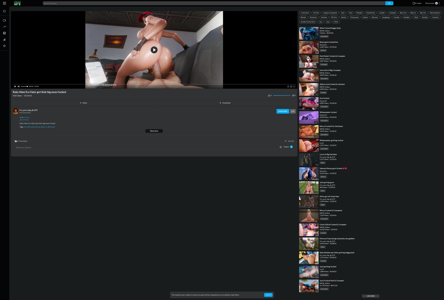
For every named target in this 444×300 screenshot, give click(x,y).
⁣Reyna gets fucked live (329, 42)
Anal (342, 13)
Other (336, 22)
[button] (433, 3)
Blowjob (359, 13)
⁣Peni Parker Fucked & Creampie (332, 56)
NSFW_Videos (325, 31)
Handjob (407, 17)
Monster (375, 17)
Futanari (324, 17)
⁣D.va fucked (324, 98)
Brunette (313, 17)
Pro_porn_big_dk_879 (327, 157)
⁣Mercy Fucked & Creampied (331, 210)
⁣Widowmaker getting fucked (331, 140)
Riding (51, 127)
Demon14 (323, 101)
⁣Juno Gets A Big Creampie (330, 70)
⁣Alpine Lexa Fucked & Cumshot (332, 84)
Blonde (303, 17)
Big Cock (403, 13)
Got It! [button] (268, 295)
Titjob (416, 17)
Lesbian (382, 13)
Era (35, 127)
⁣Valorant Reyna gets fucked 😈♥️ (333, 168)
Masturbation (435, 13)
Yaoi (327, 22)
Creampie (392, 13)
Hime (31, 127)
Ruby (26, 127)
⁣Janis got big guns (327, 182)
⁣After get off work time (329, 196)
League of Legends (330, 13)
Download (226, 103)
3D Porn (334, 17)
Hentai (343, 17)
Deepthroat (371, 13)
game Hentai (24, 120)
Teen (350, 13)
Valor (39, 127)
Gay (320, 22)
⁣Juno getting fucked (328, 266)
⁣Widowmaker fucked (328, 112)
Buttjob (425, 17)
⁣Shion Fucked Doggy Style (330, 28)
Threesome (354, 17)
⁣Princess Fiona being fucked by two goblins (337, 238)
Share (85, 103)
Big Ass (413, 13)
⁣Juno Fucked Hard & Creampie (332, 281)
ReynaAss (323, 45)
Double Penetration (308, 22)
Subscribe (282, 111)
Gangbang (386, 17)
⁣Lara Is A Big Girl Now (328, 154)
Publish (287, 147)
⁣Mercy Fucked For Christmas (331, 126)
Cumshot (435, 17)
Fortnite (316, 13)
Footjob (396, 17)
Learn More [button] (235, 295)
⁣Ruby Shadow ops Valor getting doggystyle (337, 252)
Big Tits (423, 13)
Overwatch (305, 13)
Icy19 (322, 143)
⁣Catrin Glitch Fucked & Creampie (333, 224)
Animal (365, 17)
